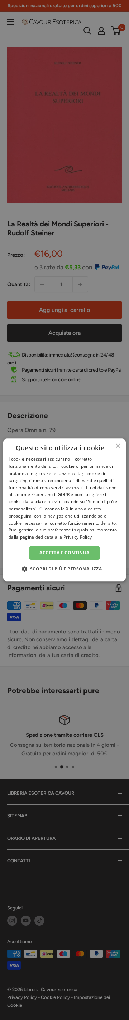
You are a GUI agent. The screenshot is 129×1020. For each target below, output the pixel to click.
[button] (64, 569)
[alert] (64, 510)
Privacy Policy (77, 537)
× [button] (117, 446)
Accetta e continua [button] (64, 553)
